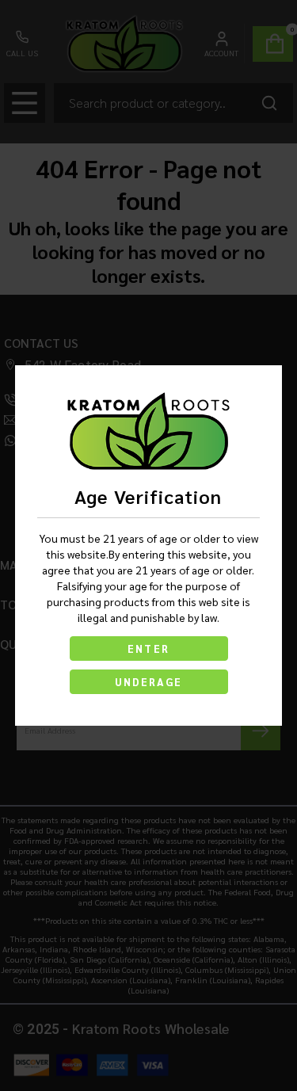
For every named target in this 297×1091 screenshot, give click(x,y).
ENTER (148, 648)
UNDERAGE (149, 682)
